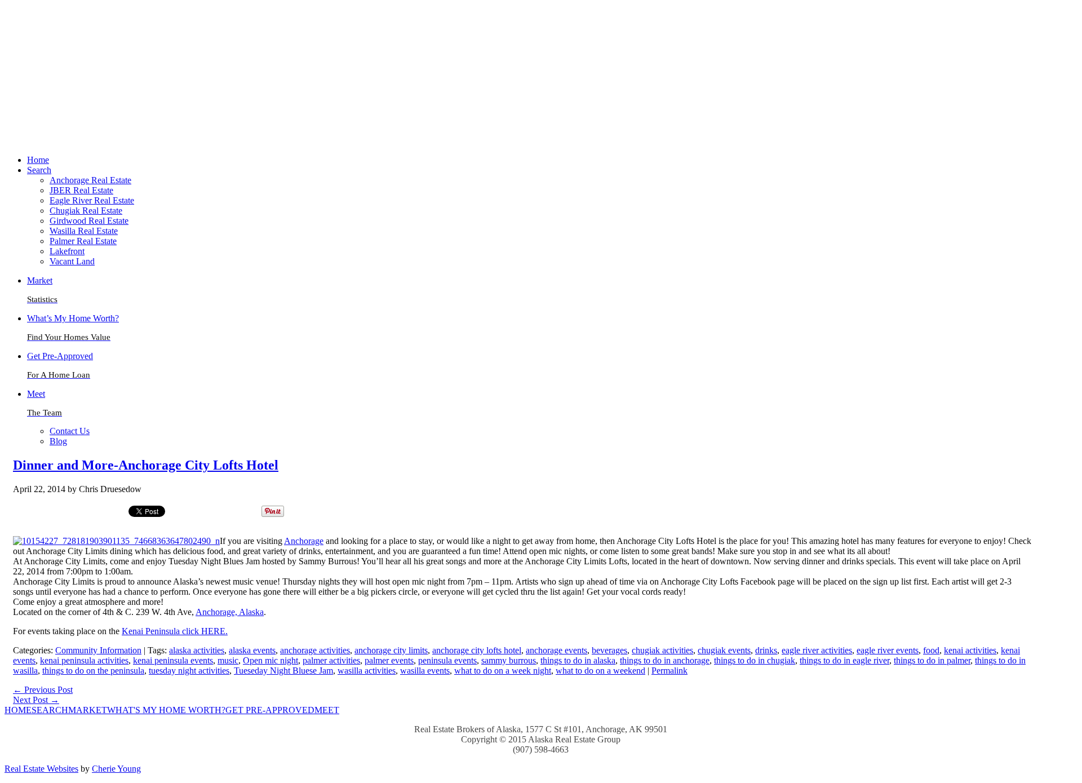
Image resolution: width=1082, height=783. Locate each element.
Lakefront (67, 251)
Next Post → (36, 700)
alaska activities (196, 650)
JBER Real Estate (81, 190)
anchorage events (556, 650)
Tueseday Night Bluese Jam (283, 670)
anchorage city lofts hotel (476, 650)
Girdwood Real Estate (89, 220)
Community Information (98, 650)
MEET (326, 710)
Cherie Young (116, 768)
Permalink (669, 670)
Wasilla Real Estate (84, 231)
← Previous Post (43, 689)
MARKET (87, 710)
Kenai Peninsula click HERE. (175, 631)
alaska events (252, 650)
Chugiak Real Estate (86, 210)
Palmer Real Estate (83, 241)
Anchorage (303, 541)
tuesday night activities (189, 670)
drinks (766, 650)
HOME (18, 710)
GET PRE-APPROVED (269, 710)
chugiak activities (662, 650)
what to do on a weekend (600, 670)
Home (38, 160)
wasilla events (425, 670)
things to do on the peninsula (93, 670)
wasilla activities (367, 670)
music (228, 660)
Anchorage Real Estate (90, 180)
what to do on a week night (502, 670)
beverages (609, 650)
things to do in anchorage (664, 660)
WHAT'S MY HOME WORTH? (166, 710)
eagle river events (888, 650)
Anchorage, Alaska (230, 612)
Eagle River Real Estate (92, 200)
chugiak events (724, 650)
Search (39, 170)
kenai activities (970, 650)
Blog (58, 441)
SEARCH (50, 710)
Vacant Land (72, 261)
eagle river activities (817, 650)
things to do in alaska (577, 660)
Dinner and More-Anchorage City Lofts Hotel (145, 465)
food (931, 650)
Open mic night (270, 660)
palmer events (389, 660)
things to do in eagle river (844, 660)
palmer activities (331, 660)
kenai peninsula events (173, 660)
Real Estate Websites (41, 768)
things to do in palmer (932, 660)
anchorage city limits (391, 650)
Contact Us (70, 431)
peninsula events (447, 660)
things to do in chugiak (754, 660)
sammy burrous (508, 660)
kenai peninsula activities (84, 660)
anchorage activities (315, 650)
